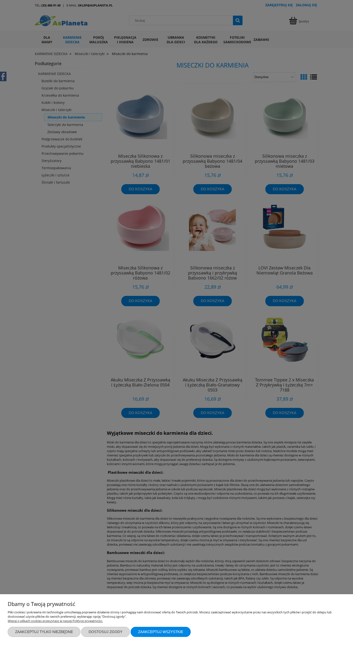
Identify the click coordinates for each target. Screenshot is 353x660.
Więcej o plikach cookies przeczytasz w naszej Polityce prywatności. (55, 621)
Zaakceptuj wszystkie (160, 632)
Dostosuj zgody (105, 632)
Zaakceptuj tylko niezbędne (44, 632)
